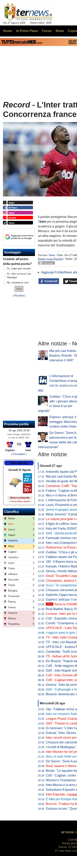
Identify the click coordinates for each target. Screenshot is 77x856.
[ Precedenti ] (19, 454)
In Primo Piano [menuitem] (27, 31)
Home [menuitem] (7, 31)
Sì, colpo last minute (19, 268)
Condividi (50, 281)
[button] (18, 289)
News (52, 255)
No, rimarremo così (18, 282)
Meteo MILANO (19, 463)
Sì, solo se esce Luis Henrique (19, 275)
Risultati (19, 295)
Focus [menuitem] (47, 31)
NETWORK (67, 832)
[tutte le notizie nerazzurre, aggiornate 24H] (28, 12)
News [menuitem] (60, 31)
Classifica (11, 511)
